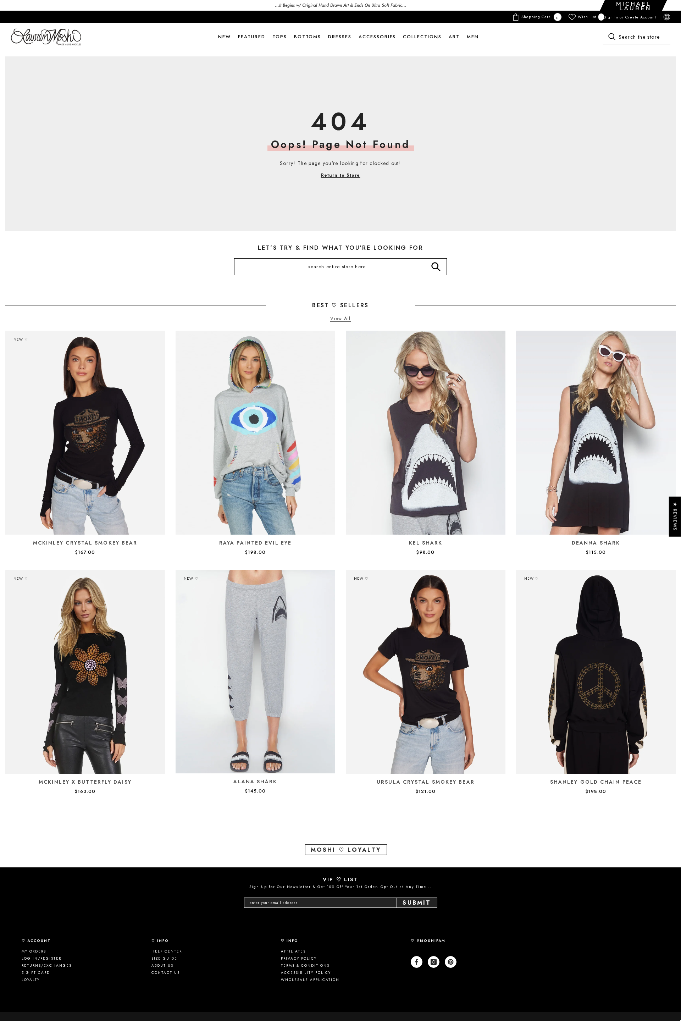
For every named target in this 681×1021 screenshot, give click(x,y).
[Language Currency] (666, 17)
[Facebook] (416, 962)
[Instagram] (433, 962)
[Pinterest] (450, 962)
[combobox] (636, 37)
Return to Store (340, 175)
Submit (417, 903)
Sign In (612, 17)
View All (340, 319)
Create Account (640, 17)
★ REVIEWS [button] (675, 516)
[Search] (636, 37)
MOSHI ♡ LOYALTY (346, 850)
